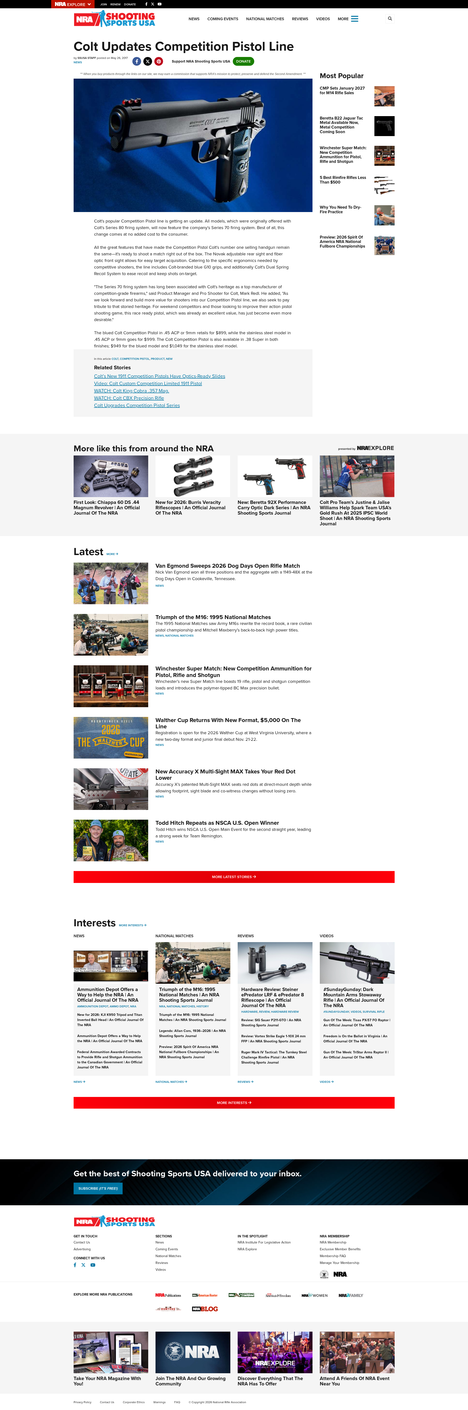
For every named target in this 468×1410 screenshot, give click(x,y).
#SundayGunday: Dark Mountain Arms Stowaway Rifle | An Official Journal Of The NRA (353, 997)
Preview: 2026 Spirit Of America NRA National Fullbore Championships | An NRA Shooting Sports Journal (189, 1052)
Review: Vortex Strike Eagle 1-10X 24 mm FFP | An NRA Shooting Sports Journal (273, 1039)
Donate (130, 4)
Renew (115, 4)
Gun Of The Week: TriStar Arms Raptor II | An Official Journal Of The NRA (356, 1055)
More (111, 554)
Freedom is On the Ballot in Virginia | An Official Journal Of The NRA (355, 1039)
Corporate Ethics (134, 1402)
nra (162, 1006)
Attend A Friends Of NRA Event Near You (355, 1381)
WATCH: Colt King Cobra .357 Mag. (131, 390)
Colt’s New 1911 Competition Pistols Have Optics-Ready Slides (159, 376)
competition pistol (134, 359)
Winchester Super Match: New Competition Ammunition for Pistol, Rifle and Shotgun (234, 671)
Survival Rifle (374, 1012)
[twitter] (147, 59)
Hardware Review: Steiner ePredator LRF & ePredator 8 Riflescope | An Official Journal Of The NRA (272, 997)
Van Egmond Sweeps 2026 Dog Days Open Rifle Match (228, 565)
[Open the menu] (354, 18)
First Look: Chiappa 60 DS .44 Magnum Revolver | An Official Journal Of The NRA (107, 508)
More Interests (131, 925)
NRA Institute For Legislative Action (264, 1242)
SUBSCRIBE (98, 1188)
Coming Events (222, 19)
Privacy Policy (82, 1402)
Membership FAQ (333, 1256)
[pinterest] (158, 59)
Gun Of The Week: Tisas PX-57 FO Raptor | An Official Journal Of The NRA (356, 1023)
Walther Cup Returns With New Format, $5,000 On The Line (228, 723)
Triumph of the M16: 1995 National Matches (213, 617)
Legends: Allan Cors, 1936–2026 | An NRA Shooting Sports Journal (192, 1033)
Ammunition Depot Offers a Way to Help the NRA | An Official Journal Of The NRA (107, 995)
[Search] (390, 18)
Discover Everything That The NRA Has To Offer (270, 1381)
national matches (181, 1006)
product (158, 359)
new (169, 359)
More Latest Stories (253, 877)
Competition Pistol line (142, 221)
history (202, 1006)
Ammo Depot (119, 1006)
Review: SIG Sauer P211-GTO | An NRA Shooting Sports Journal (271, 1023)
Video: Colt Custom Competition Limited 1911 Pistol (148, 383)
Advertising (82, 1249)
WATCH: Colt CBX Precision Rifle (129, 398)
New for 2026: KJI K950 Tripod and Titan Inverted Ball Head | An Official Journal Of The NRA (110, 1020)
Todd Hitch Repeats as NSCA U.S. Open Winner (217, 822)
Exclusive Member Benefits (340, 1249)
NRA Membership (333, 1242)
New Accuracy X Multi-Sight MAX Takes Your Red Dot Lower (225, 774)
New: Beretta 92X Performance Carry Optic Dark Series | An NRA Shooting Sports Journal (274, 508)
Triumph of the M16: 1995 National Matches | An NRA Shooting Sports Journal (189, 995)
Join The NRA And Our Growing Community (191, 1381)
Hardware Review (285, 1012)
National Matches (265, 19)
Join (103, 4)
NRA (133, 1006)
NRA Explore (247, 1249)
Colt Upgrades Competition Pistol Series (137, 405)
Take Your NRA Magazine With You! (107, 1381)
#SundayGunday (336, 1012)
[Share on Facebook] (136, 59)
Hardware (249, 1012)
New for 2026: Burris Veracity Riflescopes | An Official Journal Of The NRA (190, 508)
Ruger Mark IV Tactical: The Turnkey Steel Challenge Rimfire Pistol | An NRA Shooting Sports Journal (274, 1057)
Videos (323, 19)
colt (115, 359)
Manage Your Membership (339, 1262)
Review (264, 1012)
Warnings (159, 1402)
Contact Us (82, 1242)
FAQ (177, 1402)
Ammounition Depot (92, 1006)
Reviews (300, 19)
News (194, 19)
